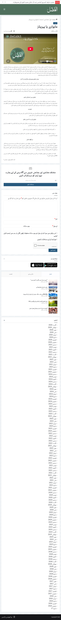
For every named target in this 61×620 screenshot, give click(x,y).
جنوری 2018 (52, 579)
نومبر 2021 (52, 465)
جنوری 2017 (52, 594)
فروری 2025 (52, 369)
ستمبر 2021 (52, 470)
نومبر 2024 (52, 377)
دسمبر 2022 (52, 433)
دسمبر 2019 (52, 522)
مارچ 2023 (52, 426)
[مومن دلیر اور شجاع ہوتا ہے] (53, 289)
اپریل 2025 (52, 364)
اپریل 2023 (52, 424)
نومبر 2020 (52, 495)
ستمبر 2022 (52, 441)
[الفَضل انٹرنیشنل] (52, 9)
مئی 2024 (53, 392)
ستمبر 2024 (52, 382)
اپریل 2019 (52, 542)
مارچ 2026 (52, 337)
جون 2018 (52, 567)
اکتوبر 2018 (52, 557)
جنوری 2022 (52, 461)
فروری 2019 (52, 547)
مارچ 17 (53, 608)
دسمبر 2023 (52, 404)
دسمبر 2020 (52, 493)
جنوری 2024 (52, 401)
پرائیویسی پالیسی (7, 617)
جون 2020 (52, 507)
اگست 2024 (52, 384)
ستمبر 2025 (52, 352)
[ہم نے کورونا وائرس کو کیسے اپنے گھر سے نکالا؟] (53, 304)
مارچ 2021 (52, 485)
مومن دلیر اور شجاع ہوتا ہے (41, 287)
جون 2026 (52, 330)
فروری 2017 (52, 591)
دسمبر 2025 (52, 345)
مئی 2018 (53, 569)
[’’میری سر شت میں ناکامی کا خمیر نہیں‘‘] (53, 282)
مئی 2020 (53, 510)
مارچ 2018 (52, 574)
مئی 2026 (53, 332)
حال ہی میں (30, 274)
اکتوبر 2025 (52, 350)
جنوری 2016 (52, 606)
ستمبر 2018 (52, 559)
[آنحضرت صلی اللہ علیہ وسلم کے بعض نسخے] (53, 311)
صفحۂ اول (52, 19)
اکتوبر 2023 (52, 409)
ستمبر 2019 (52, 530)
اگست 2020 (52, 502)
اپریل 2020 (52, 512)
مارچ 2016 (52, 601)
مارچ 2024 (52, 396)
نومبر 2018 (52, 554)
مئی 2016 (53, 596)
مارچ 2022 (52, 456)
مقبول (50, 274)
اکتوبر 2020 (52, 498)
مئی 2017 (53, 584)
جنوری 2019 (52, 549)
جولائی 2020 (52, 505)
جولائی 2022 (52, 446)
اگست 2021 (52, 473)
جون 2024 (52, 389)
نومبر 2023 (52, 406)
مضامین (46, 19)
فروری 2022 (52, 458)
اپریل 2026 (52, 335)
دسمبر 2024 (52, 374)
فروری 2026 (52, 340)
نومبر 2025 (52, 347)
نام (56, 219)
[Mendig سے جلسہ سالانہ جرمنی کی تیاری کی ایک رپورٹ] (53, 296)
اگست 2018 (52, 562)
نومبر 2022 (52, 436)
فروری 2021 (52, 488)
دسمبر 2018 (52, 552)
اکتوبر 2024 (52, 379)
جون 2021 (52, 478)
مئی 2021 (53, 480)
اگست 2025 (52, 355)
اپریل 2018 (52, 571)
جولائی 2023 (52, 416)
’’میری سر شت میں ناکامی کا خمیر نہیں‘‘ (38, 280)
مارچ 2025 (52, 367)
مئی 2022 (53, 451)
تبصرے (10, 274)
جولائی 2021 (52, 475)
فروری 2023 (52, 428)
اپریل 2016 (52, 599)
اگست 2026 (52, 325)
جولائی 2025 (52, 357)
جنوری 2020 (52, 520)
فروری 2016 (52, 603)
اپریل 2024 (52, 394)
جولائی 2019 (52, 534)
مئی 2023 (53, 421)
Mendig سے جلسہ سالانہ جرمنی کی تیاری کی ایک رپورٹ (35, 294)
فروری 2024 (52, 399)
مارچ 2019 (52, 544)
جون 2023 (52, 419)
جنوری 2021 (52, 490)
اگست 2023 (52, 414)
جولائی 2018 (52, 564)
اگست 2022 (52, 443)
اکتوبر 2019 (52, 527)
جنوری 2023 (52, 431)
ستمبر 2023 (52, 411)
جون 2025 (52, 359)
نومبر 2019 (52, 525)
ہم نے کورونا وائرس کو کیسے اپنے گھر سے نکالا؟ (37, 301)
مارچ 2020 (52, 515)
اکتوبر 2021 (52, 468)
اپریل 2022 (52, 453)
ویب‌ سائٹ (26, 226)
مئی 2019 (53, 539)
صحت (41, 19)
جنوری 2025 (52, 372)
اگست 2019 (52, 532)
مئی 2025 (53, 362)
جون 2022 (52, 448)
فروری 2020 (52, 517)
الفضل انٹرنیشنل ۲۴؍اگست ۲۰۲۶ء (44, 2)
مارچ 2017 (52, 589)
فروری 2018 (52, 576)
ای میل (54, 226)
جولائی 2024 (52, 387)
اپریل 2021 (52, 483)
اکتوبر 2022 (52, 438)
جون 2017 (52, 581)
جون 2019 (52, 537)
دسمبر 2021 (52, 463)
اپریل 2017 (52, 586)
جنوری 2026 (52, 342)
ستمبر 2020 (52, 500)
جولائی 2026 (52, 327)
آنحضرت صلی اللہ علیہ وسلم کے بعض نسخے (38, 308)
